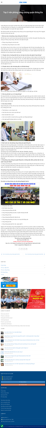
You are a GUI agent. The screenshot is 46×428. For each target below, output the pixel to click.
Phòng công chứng (32, 426)
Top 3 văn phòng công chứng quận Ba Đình (11, 254)
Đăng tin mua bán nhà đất (6, 410)
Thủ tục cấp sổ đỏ (5, 267)
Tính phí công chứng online (6, 408)
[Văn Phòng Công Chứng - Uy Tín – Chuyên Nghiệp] (23, 2)
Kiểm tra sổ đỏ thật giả (5, 404)
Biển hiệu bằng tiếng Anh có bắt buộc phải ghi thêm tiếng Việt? (17, 359)
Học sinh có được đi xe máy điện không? (13, 332)
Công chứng (3, 265)
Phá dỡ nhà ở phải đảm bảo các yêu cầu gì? (13, 351)
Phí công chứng (23, 384)
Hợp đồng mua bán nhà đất (6, 406)
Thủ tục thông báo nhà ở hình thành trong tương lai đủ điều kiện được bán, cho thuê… (22, 340)
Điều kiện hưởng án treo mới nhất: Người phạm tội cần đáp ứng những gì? (19, 363)
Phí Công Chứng (4, 272)
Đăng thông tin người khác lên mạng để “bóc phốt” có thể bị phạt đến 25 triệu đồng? (21, 336)
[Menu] (1, 2)
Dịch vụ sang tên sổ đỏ (5, 402)
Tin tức (23, 10)
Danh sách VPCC (4, 394)
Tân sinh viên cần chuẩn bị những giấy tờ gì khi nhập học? (16, 347)
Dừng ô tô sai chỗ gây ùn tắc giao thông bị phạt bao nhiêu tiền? (17, 355)
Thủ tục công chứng (5, 270)
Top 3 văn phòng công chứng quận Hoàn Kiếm (34, 254)
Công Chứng (26, 426)
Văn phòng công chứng (5, 400)
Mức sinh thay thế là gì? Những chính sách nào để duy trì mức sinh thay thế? (20, 344)
